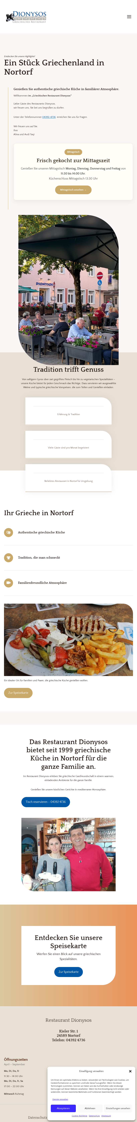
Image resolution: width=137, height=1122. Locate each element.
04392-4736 (49, 117)
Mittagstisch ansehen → (73, 189)
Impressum (106, 1116)
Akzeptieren (63, 1108)
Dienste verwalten (60, 1099)
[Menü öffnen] (129, 16)
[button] (130, 1071)
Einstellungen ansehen (118, 1108)
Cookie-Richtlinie (79, 1116)
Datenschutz (94, 1116)
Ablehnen (90, 1108)
